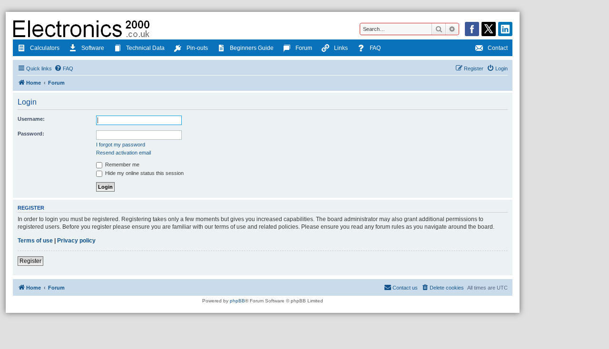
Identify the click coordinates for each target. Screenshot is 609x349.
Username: (31, 119)
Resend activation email (123, 152)
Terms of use (35, 240)
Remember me (121, 164)
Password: (31, 133)
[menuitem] (63, 68)
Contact (498, 48)
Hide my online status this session (144, 173)
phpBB (237, 300)
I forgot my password (120, 144)
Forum (303, 48)
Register (30, 261)
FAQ (375, 48)
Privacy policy (76, 240)
